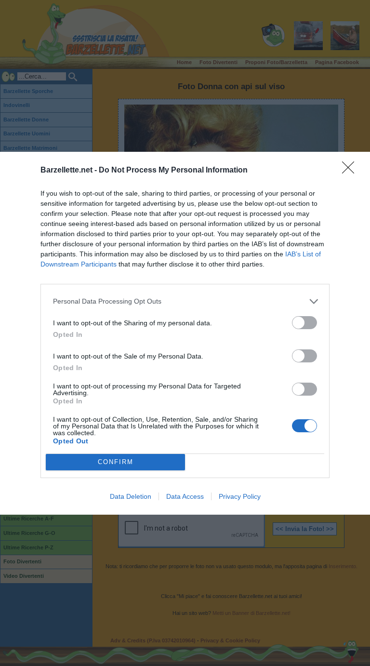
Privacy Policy (240, 496)
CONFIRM (115, 462)
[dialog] (185, 333)
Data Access (185, 496)
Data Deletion (130, 496)
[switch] (304, 322)
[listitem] (185, 301)
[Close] (351, 170)
